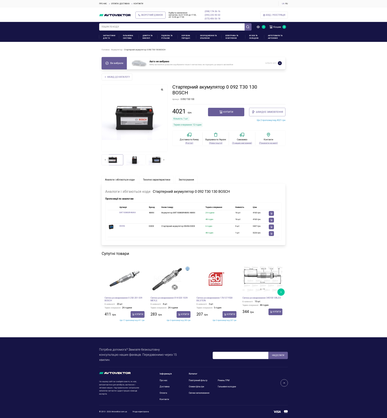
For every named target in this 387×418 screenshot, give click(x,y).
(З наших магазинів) (242, 143)
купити (228, 112)
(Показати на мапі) (268, 143)
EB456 (122, 226)
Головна (105, 50)
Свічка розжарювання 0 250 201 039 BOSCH (123, 299)
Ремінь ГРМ (223, 380)
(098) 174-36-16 (212, 11)
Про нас (103, 4)
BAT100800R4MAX (127, 212)
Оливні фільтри (196, 386)
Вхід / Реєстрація (275, 15)
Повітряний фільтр (198, 380)
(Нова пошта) (215, 143)
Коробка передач (186, 37)
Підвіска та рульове (167, 37)
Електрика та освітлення (231, 37)
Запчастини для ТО (109, 37)
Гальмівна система (128, 37)
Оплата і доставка (120, 4)
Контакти (138, 4)
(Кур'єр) (189, 143)
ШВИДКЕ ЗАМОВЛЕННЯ (269, 112)
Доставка (164, 386)
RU (286, 4)
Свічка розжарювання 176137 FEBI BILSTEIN (215, 299)
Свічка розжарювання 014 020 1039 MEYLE (169, 299)
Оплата (163, 393)
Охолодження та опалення (208, 37)
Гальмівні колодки (227, 386)
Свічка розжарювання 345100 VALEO (261, 297)
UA (283, 4)
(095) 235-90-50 (212, 15)
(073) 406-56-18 (212, 18)
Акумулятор (116, 50)
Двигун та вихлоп (148, 37)
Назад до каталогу (118, 77)
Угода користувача (140, 412)
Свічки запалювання (199, 393)
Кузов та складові (254, 37)
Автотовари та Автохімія (275, 37)
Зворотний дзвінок (152, 15)
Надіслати (278, 355)
